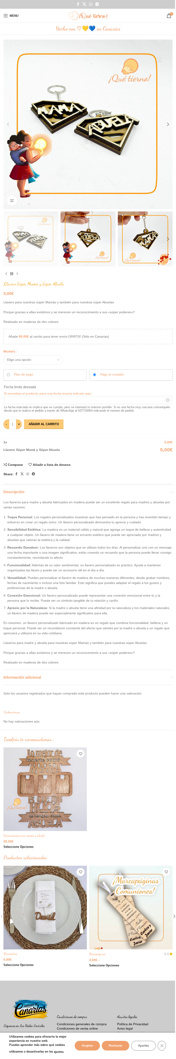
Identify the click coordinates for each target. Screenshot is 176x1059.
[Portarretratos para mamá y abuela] (45, 789)
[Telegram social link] (97, 4)
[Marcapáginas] (131, 907)
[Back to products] (11, 273)
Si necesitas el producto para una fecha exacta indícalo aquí (47, 393)
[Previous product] (6, 273)
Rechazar (115, 1045)
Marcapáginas (97, 954)
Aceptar (87, 1045)
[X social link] (84, 4)
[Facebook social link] (78, 4)
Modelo (9, 351)
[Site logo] (88, 15)
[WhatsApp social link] (91, 4)
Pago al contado (112, 374)
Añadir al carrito (44, 424)
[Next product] (17, 273)
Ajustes (143, 1045)
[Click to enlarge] (12, 200)
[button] (8, 124)
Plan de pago (23, 374)
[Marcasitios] (45, 907)
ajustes (58, 1052)
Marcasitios (10, 954)
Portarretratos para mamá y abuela (24, 835)
